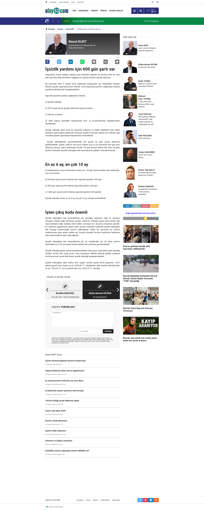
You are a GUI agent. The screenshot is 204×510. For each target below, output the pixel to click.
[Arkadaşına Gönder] (94, 62)
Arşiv (72, 2)
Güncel (103, 11)
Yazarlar (60, 29)
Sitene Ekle (80, 2)
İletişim (95, 500)
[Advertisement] (35, 57)
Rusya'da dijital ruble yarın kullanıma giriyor (88, 21)
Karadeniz (84, 11)
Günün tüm (151, 21)
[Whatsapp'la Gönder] (82, 62)
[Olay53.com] (56, 11)
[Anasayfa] (46, 2)
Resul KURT (70, 29)
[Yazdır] (105, 62)
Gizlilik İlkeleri (105, 500)
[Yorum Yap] (117, 62)
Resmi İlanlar (116, 11)
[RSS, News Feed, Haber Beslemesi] (156, 500)
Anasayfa (51, 29)
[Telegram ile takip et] (150, 500)
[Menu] (134, 11)
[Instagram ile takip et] (145, 500)
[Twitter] (59, 62)
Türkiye (94, 11)
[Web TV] (152, 2)
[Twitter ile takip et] (140, 500)
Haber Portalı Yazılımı (56, 507)
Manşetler (53, 2)
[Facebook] (47, 62)
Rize (74, 11)
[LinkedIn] (71, 62)
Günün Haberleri (64, 2)
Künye (88, 500)
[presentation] (53, 21)
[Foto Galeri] (157, 2)
